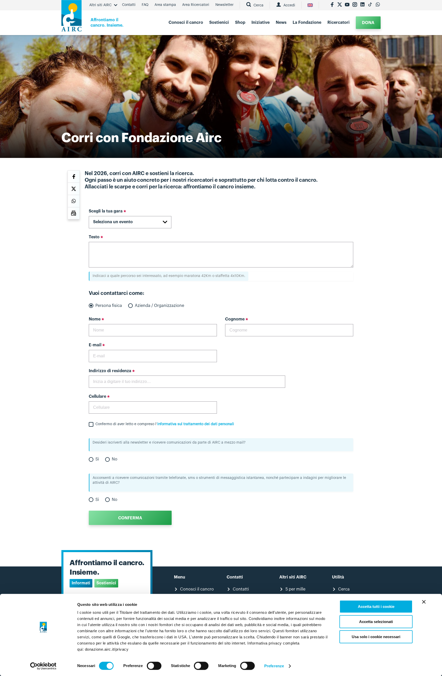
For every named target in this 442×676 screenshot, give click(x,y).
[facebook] (332, 5)
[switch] (154, 666)
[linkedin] (362, 5)
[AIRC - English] (310, 5)
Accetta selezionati (376, 621)
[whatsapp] (378, 5)
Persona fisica (108, 306)
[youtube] (347, 5)
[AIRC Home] (71, 17)
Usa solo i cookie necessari (376, 637)
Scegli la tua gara (106, 211)
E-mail (95, 345)
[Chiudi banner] (424, 602)
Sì (97, 459)
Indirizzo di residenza (110, 371)
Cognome (235, 319)
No (114, 459)
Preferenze (274, 666)
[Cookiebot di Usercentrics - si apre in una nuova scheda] (43, 666)
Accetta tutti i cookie (376, 606)
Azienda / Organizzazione (159, 306)
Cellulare (97, 396)
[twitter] (339, 5)
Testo (94, 237)
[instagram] (355, 5)
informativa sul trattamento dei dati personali (195, 424)
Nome (95, 319)
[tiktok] (370, 5)
